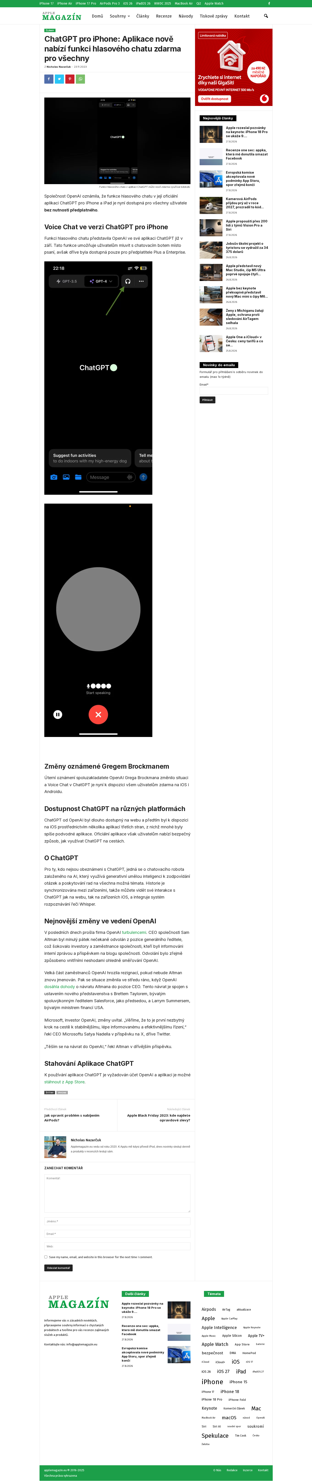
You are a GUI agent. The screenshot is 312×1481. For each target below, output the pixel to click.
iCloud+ (220, 1362)
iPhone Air (64, 3)
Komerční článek (234, 1408)
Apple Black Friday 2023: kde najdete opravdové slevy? (158, 1117)
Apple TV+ (256, 1336)
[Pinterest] (69, 79)
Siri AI (217, 1426)
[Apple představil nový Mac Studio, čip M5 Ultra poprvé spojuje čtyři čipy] (211, 272)
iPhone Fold (237, 1400)
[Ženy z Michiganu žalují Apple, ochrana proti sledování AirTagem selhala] (211, 317)
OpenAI (260, 1417)
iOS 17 (249, 1361)
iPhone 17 (47, 3)
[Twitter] (59, 79)
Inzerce (248, 1470)
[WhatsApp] (80, 79)
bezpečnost (212, 1353)
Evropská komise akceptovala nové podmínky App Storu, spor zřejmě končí (243, 178)
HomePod (249, 1353)
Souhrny (118, 16)
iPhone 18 (230, 1391)
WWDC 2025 (162, 3)
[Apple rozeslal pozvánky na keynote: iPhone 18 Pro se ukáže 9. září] (211, 134)
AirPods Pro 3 (110, 3)
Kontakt (242, 16)
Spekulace (215, 1435)
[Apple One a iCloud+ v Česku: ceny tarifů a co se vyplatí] (211, 343)
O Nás (217, 1470)
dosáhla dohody (59, 986)
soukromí (255, 1426)
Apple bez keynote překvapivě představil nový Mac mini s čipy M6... (247, 292)
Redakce (232, 1470)
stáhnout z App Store (64, 1081)
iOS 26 (127, 3)
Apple (208, 1318)
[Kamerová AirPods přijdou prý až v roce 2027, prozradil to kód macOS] (211, 205)
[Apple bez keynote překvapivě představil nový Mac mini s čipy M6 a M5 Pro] (211, 294)
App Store (242, 1344)
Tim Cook (240, 1435)
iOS (236, 1362)
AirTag (226, 1309)
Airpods (209, 1309)
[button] (266, 16)
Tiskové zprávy (213, 16)
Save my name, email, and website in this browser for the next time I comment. (101, 1257)
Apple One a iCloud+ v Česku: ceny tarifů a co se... (244, 341)
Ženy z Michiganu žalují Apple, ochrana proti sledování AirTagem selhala (245, 317)
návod (246, 1417)
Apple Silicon (232, 1336)
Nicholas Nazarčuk (59, 66)
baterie (260, 1344)
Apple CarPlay (229, 1318)
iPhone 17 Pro (86, 3)
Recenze (164, 16)
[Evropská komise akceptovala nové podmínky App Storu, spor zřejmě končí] (211, 179)
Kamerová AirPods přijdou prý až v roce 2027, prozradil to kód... (245, 203)
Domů (97, 16)
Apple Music (209, 1335)
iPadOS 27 (258, 1371)
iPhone (62, 1092)
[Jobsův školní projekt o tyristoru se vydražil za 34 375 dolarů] (211, 250)
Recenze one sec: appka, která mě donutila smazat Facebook (247, 154)
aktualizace (244, 1309)
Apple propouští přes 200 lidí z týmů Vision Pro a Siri (246, 225)
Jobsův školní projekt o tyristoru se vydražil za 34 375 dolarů (247, 248)
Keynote (209, 1408)
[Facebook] (269, 3)
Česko (256, 1435)
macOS (229, 1418)
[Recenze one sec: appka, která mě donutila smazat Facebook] (211, 156)
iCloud (205, 1361)
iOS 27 (223, 1371)
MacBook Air (184, 3)
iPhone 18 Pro (212, 1399)
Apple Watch (214, 3)
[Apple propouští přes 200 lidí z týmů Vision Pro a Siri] (211, 227)
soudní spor (234, 1426)
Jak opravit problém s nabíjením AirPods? (71, 1117)
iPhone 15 (238, 1382)
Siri (204, 1426)
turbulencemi (134, 932)
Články (142, 16)
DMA (233, 1353)
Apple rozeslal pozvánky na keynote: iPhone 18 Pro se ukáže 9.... (247, 132)
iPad (241, 1371)
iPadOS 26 (143, 3)
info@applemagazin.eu (81, 1344)
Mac (256, 1408)
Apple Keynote (252, 1327)
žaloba (205, 1444)
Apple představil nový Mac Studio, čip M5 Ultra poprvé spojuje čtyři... (245, 270)
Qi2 (198, 3)
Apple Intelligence (219, 1327)
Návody (186, 16)
